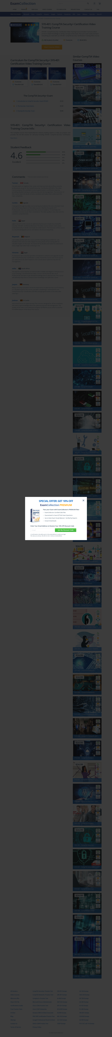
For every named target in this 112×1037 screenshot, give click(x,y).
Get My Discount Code (65, 530)
